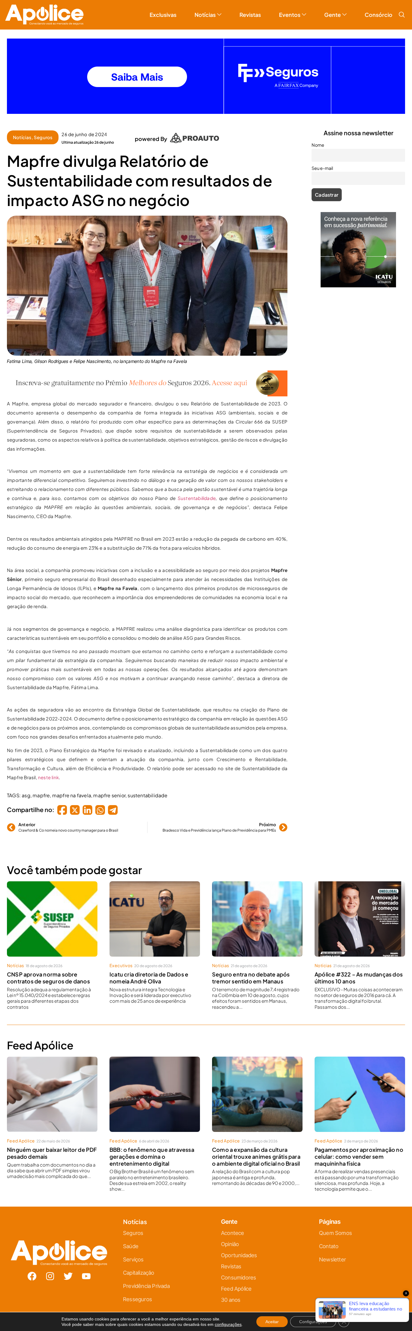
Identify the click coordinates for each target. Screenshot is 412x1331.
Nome (143, 648)
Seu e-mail (147, 674)
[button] (273, 598)
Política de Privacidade (214, 725)
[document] (206, 665)
